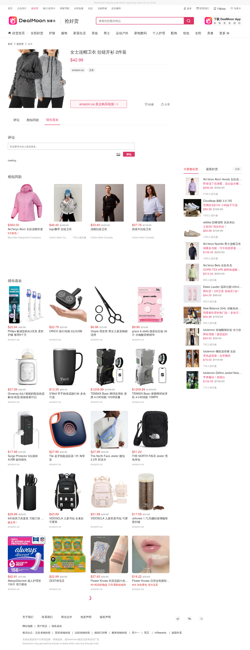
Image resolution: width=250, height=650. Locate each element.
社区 (90, 8)
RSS (201, 619)
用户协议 (42, 626)
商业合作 (66, 617)
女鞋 (198, 33)
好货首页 (18, 33)
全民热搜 (78, 8)
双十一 (136, 632)
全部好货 (37, 33)
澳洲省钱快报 (119, 632)
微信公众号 (189, 619)
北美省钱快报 (42, 632)
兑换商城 (102, 8)
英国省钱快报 (62, 632)
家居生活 (79, 33)
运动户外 (122, 33)
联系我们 (204, 8)
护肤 (52, 33)
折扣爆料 (116, 8)
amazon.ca (78, 70)
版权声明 (105, 617)
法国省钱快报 (82, 632)
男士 (107, 33)
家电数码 (140, 33)
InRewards (160, 632)
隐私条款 (57, 626)
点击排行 (22, 8)
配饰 (174, 33)
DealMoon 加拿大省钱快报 (32, 19)
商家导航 (64, 8)
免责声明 (85, 617)
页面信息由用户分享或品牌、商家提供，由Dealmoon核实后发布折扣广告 (60, 639)
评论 (128, 154)
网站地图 (27, 626)
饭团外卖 (177, 632)
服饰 (64, 33)
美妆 (95, 33)
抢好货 (34, 8)
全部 (237, 169)
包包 (186, 33)
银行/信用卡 (49, 8)
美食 (210, 33)
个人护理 (159, 33)
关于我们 (27, 617)
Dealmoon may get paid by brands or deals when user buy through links (60, 643)
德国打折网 (100, 632)
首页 (10, 8)
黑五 (146, 632)
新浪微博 (178, 619)
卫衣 (91, 70)
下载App (221, 8)
